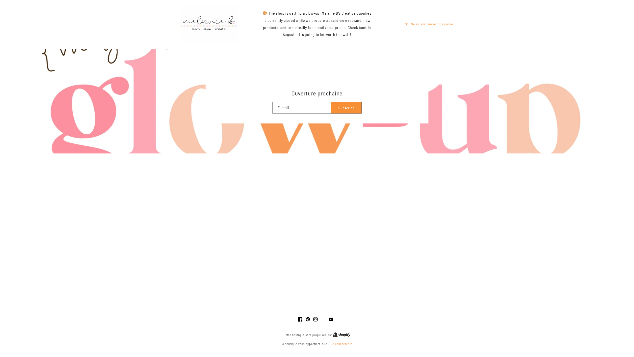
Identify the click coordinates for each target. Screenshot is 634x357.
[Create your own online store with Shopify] (341, 335)
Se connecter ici (342, 344)
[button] (428, 24)
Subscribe (346, 108)
